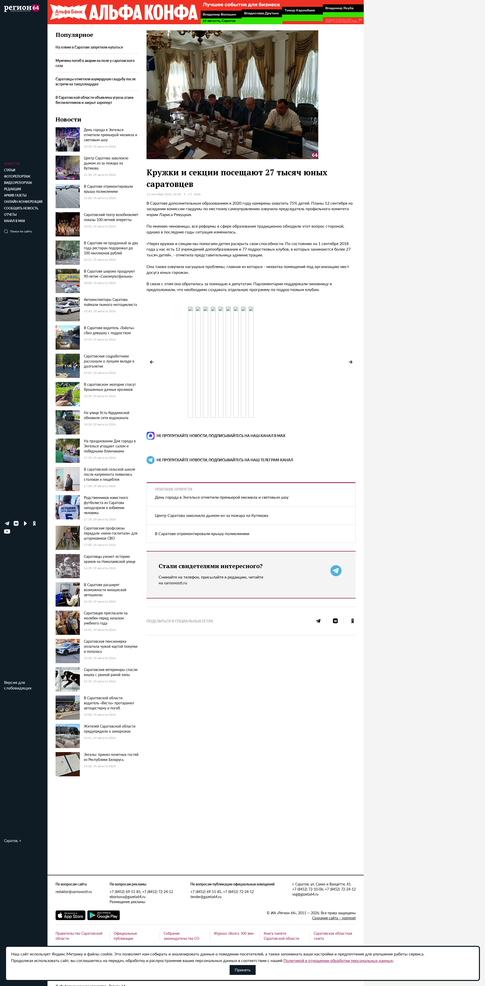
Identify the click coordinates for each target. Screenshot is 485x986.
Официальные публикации (125, 936)
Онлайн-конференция (23, 202)
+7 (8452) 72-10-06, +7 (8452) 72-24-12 (324, 889)
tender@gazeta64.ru (206, 896)
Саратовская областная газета (333, 936)
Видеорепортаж (18, 183)
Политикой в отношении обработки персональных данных (338, 960)
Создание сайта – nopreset (334, 917)
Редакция (12, 189)
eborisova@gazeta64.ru (128, 896)
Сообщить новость (21, 208)
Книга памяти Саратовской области (281, 936)
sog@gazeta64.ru (305, 894)
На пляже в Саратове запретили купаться (89, 47)
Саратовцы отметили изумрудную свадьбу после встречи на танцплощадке (96, 82)
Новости (11, 164)
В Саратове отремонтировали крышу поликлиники (202, 533)
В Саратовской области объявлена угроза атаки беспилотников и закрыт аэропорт (94, 100)
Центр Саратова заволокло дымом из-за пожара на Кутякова (211, 515)
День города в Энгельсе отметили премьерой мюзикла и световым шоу (221, 497)
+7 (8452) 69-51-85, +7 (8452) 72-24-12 (141, 891)
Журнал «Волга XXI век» (234, 933)
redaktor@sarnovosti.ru (74, 891)
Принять (243, 970)
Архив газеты (15, 195)
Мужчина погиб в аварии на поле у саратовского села (95, 63)
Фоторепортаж (17, 176)
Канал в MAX (14, 221)
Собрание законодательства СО (181, 936)
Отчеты (10, 214)
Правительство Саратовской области (79, 936)
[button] (351, 362)
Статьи (9, 170)
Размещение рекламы (127, 901)
